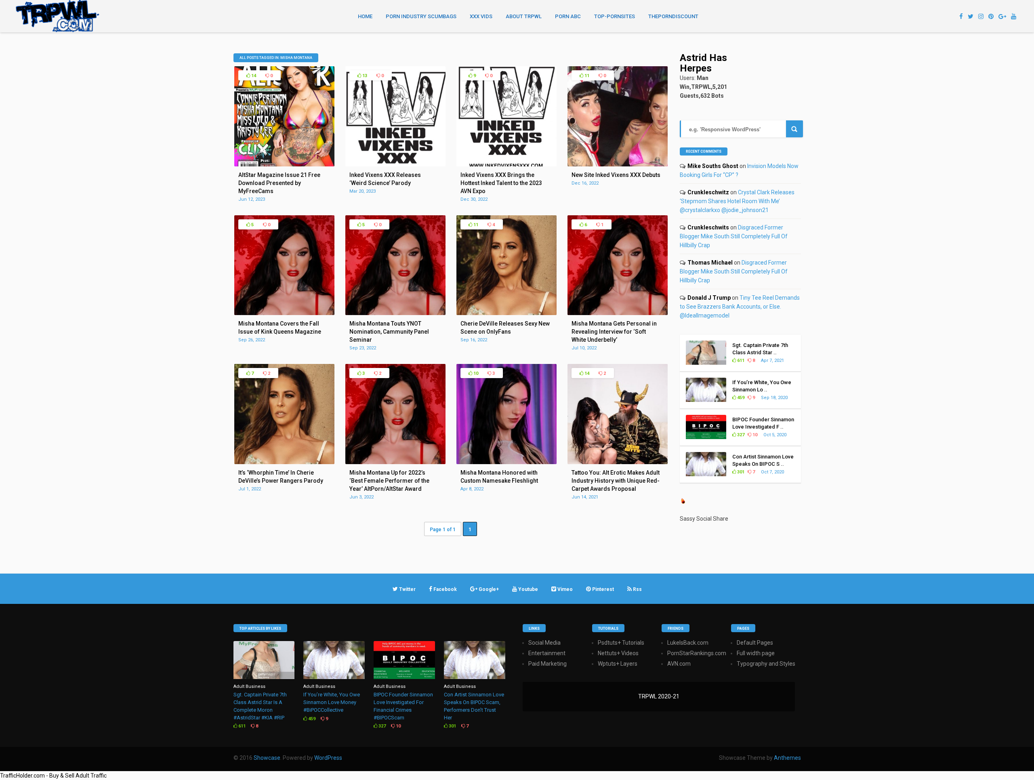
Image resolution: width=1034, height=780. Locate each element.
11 (586, 75)
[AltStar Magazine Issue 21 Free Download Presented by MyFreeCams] (284, 164)
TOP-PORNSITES (614, 16)
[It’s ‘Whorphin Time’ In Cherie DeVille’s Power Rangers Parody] (284, 462)
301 (740, 472)
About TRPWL (524, 16)
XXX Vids (481, 16)
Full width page (756, 653)
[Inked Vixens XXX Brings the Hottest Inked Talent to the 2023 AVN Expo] (506, 164)
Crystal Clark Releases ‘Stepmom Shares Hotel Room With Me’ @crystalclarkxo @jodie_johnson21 (737, 201)
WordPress (328, 758)
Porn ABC (568, 16)
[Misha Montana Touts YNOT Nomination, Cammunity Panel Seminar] (395, 313)
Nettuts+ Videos (618, 653)
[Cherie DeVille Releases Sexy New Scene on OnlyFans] (506, 313)
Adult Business (249, 686)
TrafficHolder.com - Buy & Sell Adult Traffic (53, 775)
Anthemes (787, 758)
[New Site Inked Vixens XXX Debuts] (617, 164)
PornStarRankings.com (696, 653)
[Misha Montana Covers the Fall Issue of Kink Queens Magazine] (284, 313)
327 (740, 434)
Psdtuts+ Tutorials (621, 642)
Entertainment (546, 653)
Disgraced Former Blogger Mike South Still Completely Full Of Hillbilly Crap (734, 236)
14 (253, 75)
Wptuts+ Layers (617, 663)
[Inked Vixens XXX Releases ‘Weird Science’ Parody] (395, 164)
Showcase (267, 758)
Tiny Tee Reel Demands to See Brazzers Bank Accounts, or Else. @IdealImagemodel (740, 306)
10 (475, 373)
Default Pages (755, 642)
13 (364, 75)
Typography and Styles (766, 663)
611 (740, 360)
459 (740, 397)
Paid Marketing (547, 663)
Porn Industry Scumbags (421, 16)
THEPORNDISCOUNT (673, 16)
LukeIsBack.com (687, 642)
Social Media (544, 642)
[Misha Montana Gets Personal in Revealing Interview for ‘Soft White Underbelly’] (617, 313)
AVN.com (679, 663)
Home (365, 16)
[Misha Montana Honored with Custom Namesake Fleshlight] (506, 462)
